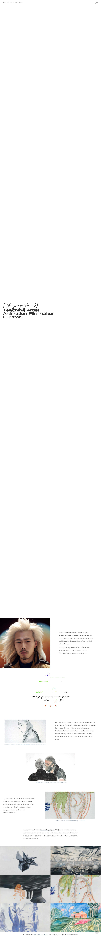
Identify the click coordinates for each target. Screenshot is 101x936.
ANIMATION (6, 2)
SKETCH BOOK (14, 2)
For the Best (45, 782)
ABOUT (20, 2)
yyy (97, 2)
